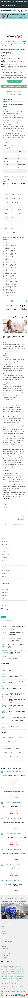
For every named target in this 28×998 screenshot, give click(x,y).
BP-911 (10, 756)
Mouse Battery (5, 570)
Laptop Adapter (5, 538)
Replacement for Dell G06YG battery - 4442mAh (14, 868)
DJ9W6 (13, 224)
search (3, 617)
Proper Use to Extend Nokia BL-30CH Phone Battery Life (13, 976)
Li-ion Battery (5, 592)
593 (3, 741)
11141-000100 (21, 737)
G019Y (19, 209)
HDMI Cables (5, 576)
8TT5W (19, 194)
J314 (23, 756)
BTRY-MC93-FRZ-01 (7, 748)
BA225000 (20, 752)
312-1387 (14, 217)
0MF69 (13, 232)
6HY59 (20, 206)
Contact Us (16, 147)
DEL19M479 (10, 53)
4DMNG (13, 206)
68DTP (6, 194)
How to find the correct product (14, 94)
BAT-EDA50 (11, 737)
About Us (3, 926)
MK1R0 (13, 198)
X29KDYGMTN (15, 202)
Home (3, 17)
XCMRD (6, 217)
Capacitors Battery (6, 554)
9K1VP (13, 209)
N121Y (6, 228)
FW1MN (6, 198)
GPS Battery (4, 557)
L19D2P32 (5, 752)
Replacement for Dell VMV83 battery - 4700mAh (14, 822)
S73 (9, 741)
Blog (25, 5)
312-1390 (15, 190)
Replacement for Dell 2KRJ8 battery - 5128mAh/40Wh (14, 837)
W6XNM (19, 228)
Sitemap (3, 937)
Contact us (24, 66)
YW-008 (12, 745)
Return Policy (4, 5)
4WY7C (14, 221)
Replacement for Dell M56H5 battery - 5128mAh (14, 791)
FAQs (2, 935)
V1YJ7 (13, 228)
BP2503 (15, 741)
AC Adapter (4, 541)
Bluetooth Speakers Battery (8, 548)
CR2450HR (19, 760)
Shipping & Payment (17, 91)
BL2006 (17, 756)
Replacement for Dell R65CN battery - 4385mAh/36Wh (14, 885)
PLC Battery (4, 573)
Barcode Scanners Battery (8, 544)
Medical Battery (5, 567)
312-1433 (7, 221)
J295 (4, 756)
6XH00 (6, 209)
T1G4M (13, 213)
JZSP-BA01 (5, 745)
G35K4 (19, 224)
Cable (4, 737)
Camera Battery (5, 551)
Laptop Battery (9, 17)
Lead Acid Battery (6, 589)
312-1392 (7, 190)
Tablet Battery (4, 946)
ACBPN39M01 (18, 748)
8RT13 (6, 224)
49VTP (21, 190)
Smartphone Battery (5, 953)
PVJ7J (20, 198)
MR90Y (6, 213)
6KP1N (13, 194)
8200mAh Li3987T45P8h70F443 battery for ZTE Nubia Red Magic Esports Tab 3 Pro (18, 719)
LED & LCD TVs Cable (6, 564)
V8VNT (6, 202)
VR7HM (20, 213)
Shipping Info (12, 5)
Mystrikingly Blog (15, 991)
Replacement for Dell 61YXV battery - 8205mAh (14, 806)
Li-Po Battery (5, 595)
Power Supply (4, 957)
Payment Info (19, 5)
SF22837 (12, 760)
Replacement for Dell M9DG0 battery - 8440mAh (14, 775)
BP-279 (12, 752)
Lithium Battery (5, 598)
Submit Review (20, 519)
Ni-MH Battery (5, 605)
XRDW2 (6, 232)
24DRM (6, 206)
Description (9, 91)
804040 (4, 760)
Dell (15, 17)
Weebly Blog (6, 991)
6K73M (21, 221)
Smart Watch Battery (5, 955)
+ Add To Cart (14, 81)
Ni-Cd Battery (5, 602)
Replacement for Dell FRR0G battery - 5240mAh (14, 853)
